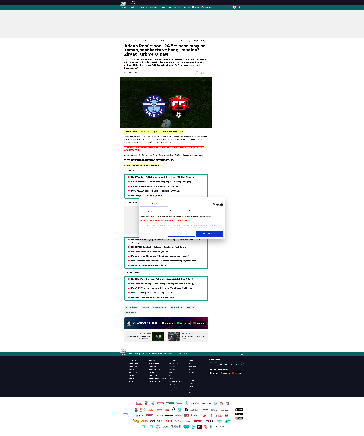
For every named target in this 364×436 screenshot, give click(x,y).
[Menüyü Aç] (243, 7)
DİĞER (191, 375)
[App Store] (167, 323)
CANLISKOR (133, 2)
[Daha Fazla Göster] (206, 73)
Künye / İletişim (182, 354)
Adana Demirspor (181, 137)
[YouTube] (226, 364)
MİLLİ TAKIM (192, 369)
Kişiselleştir (181, 234)
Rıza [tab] (149, 211)
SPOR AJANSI (173, 369)
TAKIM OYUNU (173, 375)
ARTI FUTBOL (173, 387)
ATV (190, 390)
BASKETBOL (186, 7)
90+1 (170, 390)
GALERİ (131, 378)
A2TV (190, 393)
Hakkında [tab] (214, 210)
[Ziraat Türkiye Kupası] (234, 7)
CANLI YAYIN (208, 7)
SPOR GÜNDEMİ (174, 366)
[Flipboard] (231, 364)
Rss (130, 354)
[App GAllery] (199, 323)
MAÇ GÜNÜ (172, 384)
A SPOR (191, 384)
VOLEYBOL (192, 372)
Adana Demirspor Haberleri (139, 41)
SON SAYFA (172, 378)
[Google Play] (183, 323)
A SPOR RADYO (134, 366)
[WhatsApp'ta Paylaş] (202, 73)
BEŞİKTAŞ (134, 7)
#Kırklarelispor (176, 307)
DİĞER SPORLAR (154, 381)
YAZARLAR (132, 375)
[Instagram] (221, 364)
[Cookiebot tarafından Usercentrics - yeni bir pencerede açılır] (214, 204)
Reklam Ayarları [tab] (192, 210)
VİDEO (197, 7)
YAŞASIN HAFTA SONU (175, 381)
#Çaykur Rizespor (131, 307)
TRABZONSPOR (167, 7)
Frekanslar (146, 354)
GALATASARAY (155, 7)
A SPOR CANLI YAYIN (136, 363)
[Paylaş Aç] (239, 7)
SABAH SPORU (173, 363)
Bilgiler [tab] (171, 210)
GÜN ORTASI (173, 372)
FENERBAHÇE (143, 7)
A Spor (126, 41)
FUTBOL (177, 7)
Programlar (173, 360)
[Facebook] (211, 364)
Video (191, 360)
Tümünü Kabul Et (209, 234)
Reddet (154, 204)
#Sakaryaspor (130, 312)
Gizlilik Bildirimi (170, 354)
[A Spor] (123, 5)
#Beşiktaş (145, 307)
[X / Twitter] (216, 364)
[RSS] (242, 364)
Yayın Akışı (136, 354)
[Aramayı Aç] (242, 354)
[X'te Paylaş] (197, 73)
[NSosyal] (237, 364)
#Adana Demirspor (159, 307)
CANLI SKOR (133, 372)
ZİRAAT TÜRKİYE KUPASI (157, 378)
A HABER (191, 387)
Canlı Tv (192, 381)
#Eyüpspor (190, 307)
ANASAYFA (132, 360)
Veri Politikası (157, 354)
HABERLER (133, 369)
